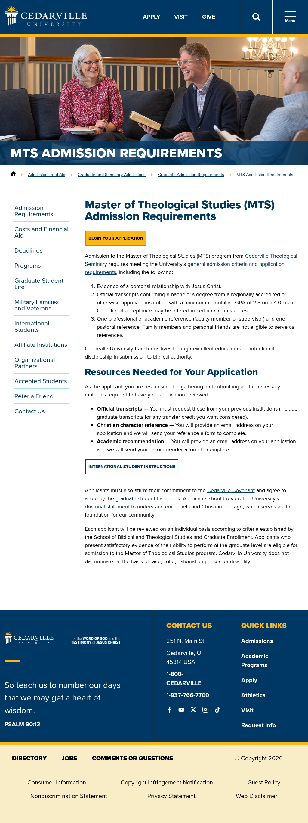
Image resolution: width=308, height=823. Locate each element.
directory (29, 758)
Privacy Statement (171, 795)
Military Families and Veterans (36, 305)
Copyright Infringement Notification (167, 782)
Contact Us (29, 411)
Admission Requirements (33, 211)
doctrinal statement (107, 507)
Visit (181, 16)
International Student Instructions (132, 467)
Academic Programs (254, 660)
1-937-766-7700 (187, 695)
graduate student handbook (148, 498)
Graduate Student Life (38, 283)
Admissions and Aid (46, 174)
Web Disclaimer (256, 795)
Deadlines (28, 250)
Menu (290, 21)
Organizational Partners (34, 363)
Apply (151, 16)
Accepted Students (40, 381)
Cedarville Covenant (231, 490)
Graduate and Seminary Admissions (112, 174)
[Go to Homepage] (46, 24)
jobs (69, 758)
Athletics (253, 695)
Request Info (258, 725)
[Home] (13, 174)
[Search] (256, 17)
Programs (27, 265)
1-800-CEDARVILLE (184, 678)
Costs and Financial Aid (41, 232)
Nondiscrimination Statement (68, 795)
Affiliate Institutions (40, 344)
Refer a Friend (34, 396)
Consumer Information (56, 782)
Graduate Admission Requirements (191, 174)
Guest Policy (264, 782)
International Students (31, 326)
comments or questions (132, 758)
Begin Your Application (115, 238)
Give (208, 16)
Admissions (257, 640)
